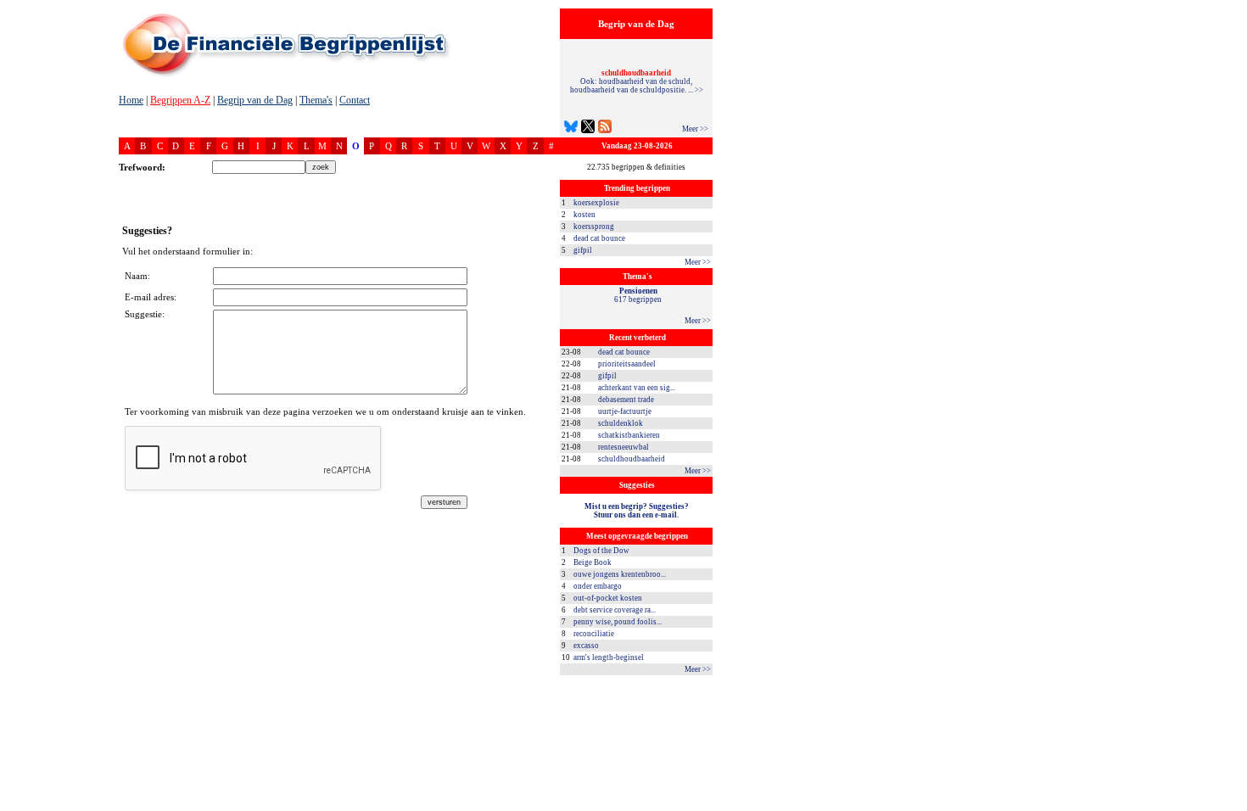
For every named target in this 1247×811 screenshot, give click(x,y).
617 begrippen (638, 295)
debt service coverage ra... (614, 610)
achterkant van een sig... (636, 387)
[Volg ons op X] (588, 128)
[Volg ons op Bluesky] (571, 128)
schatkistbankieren (629, 435)
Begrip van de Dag (255, 100)
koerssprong (593, 226)
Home (131, 100)
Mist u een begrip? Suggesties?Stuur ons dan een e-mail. (636, 510)
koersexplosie (596, 203)
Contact (354, 100)
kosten (584, 214)
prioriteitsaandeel (627, 364)
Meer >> (695, 129)
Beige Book (592, 562)
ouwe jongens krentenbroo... (619, 574)
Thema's (316, 100)
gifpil (582, 250)
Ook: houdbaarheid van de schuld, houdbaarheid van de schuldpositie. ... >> (636, 81)
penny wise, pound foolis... (617, 622)
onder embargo (597, 586)
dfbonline (1231, 806)
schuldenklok (620, 423)
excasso (586, 645)
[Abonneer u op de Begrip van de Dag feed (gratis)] (605, 128)
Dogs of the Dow (601, 550)
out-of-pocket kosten (607, 598)
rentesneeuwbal (623, 447)
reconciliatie (593, 633)
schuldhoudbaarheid (631, 459)
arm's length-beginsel (608, 657)
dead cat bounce (599, 238)
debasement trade (626, 399)
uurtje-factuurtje (624, 411)
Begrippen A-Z (180, 100)
